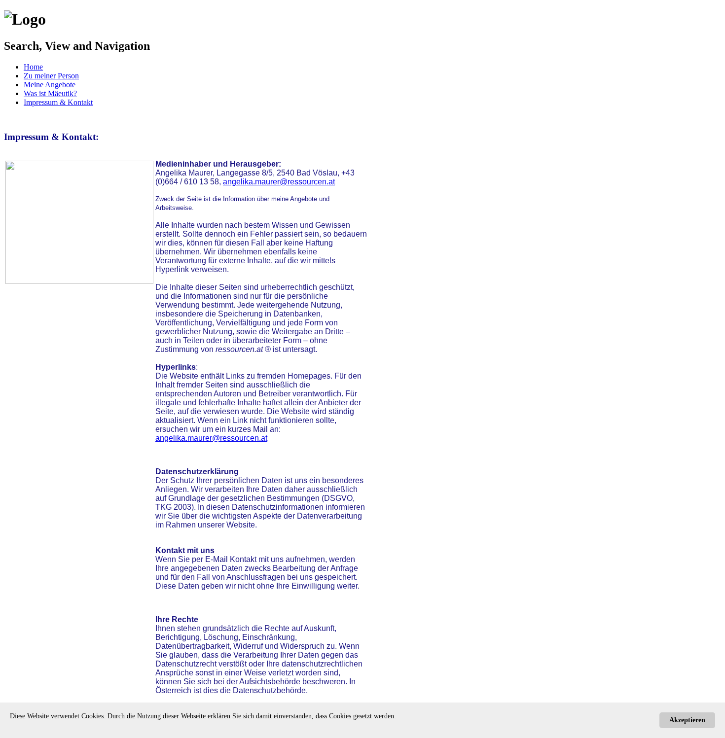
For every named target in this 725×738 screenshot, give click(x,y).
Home (33, 67)
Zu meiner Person (51, 75)
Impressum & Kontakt (58, 102)
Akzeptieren (687, 720)
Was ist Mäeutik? (50, 93)
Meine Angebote (49, 84)
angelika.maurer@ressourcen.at (279, 181)
